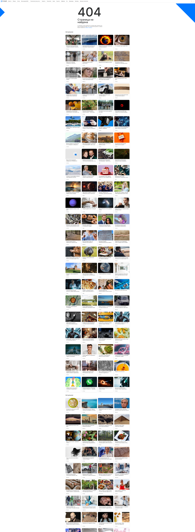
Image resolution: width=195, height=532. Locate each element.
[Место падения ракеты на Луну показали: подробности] (105, 368)
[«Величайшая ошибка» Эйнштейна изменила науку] (73, 319)
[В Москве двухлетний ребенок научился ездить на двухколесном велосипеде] (73, 417)
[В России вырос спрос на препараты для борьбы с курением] (89, 238)
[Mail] (1, 1)
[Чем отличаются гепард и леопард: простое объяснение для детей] (89, 270)
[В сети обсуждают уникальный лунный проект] (105, 335)
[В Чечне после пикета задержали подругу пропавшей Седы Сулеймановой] (89, 75)
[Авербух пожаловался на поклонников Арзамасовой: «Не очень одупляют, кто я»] (89, 156)
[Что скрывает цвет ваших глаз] (121, 42)
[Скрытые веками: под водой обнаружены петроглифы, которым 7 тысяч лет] (89, 482)
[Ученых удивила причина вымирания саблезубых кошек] (89, 303)
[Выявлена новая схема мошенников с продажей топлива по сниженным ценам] (121, 172)
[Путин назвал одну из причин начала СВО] (121, 449)
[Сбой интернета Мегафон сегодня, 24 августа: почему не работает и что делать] (89, 124)
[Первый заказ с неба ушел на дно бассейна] (73, 124)
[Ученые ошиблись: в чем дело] (105, 270)
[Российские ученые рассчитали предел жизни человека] (73, 189)
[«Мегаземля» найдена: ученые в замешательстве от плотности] (89, 189)
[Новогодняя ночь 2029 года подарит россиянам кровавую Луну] (121, 107)
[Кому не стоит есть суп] (121, 368)
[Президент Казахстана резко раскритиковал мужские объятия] (121, 503)
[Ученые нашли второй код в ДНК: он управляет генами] (121, 352)
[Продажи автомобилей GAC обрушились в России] (105, 482)
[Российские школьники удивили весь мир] (105, 107)
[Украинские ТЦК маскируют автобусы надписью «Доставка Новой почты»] (121, 303)
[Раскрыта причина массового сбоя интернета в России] (73, 466)
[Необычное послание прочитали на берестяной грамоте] (121, 91)
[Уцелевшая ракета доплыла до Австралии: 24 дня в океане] (89, 42)
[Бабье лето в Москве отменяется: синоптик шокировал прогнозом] (73, 58)
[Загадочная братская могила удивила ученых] (105, 140)
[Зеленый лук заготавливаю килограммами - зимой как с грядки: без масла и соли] (105, 156)
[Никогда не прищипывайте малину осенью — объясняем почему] (89, 107)
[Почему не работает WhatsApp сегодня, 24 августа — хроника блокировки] (89, 384)
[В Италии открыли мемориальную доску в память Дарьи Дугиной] (105, 238)
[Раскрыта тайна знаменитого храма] (73, 270)
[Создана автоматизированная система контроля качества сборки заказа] (89, 319)
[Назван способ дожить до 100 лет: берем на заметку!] (105, 254)
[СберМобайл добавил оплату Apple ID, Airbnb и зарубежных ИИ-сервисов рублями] (73, 368)
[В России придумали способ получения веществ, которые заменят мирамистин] (121, 482)
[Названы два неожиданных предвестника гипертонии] (73, 91)
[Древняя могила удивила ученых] (105, 58)
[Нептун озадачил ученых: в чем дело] (73, 205)
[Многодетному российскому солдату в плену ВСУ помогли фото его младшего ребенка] (73, 42)
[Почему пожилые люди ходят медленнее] (89, 91)
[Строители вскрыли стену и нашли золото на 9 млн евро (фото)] (89, 417)
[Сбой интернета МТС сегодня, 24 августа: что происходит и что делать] (73, 254)
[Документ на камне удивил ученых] (73, 75)
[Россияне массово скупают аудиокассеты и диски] (121, 140)
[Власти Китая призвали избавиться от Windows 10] (73, 156)
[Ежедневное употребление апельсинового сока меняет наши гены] (73, 107)
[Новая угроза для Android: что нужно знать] (105, 417)
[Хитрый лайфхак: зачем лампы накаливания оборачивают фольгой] (121, 400)
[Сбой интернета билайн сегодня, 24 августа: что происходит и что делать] (121, 254)
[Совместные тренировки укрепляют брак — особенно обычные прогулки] (73, 449)
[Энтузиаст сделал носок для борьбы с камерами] (105, 124)
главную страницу (88, 27)
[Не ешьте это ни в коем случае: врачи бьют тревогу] (73, 503)
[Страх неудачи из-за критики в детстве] (89, 352)
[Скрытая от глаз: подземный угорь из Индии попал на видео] (121, 238)
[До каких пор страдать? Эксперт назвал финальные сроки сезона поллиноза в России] (121, 189)
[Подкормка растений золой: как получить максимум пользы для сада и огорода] (105, 449)
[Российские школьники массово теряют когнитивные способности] (73, 352)
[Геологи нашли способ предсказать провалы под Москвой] (73, 238)
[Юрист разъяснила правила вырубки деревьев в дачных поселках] (89, 335)
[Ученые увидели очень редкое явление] (73, 400)
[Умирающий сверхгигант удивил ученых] (105, 503)
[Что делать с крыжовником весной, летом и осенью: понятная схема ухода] (105, 352)
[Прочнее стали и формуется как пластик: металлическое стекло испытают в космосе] (73, 221)
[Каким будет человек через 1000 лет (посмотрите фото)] (121, 319)
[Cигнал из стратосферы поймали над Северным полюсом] (73, 172)
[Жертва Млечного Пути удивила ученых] (105, 205)
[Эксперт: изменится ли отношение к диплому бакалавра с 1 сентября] (105, 189)
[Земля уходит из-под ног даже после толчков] (89, 466)
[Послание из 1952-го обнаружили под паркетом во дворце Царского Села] (121, 58)
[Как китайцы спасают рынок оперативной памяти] (105, 433)
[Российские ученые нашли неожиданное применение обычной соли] (121, 221)
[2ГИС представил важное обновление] (73, 482)
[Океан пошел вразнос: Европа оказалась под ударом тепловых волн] (89, 503)
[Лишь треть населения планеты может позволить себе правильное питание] (89, 449)
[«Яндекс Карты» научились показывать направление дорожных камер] (73, 384)
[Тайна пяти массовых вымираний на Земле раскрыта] (105, 42)
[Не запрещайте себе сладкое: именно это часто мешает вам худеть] (105, 172)
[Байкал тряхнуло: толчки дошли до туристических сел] (105, 303)
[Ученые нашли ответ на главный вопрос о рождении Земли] (89, 433)
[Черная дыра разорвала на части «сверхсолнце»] (105, 384)
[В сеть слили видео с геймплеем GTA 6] (121, 417)
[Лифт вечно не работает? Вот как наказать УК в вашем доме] (105, 466)
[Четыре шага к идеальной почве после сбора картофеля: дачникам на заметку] (105, 519)
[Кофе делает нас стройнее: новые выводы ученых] (121, 205)
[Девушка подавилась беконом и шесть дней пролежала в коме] (121, 270)
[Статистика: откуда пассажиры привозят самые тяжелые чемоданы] (105, 319)
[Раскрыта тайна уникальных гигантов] (89, 254)
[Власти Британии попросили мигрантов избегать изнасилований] (89, 519)
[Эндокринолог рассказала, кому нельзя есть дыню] (121, 335)
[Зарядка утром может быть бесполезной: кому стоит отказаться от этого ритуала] (89, 368)
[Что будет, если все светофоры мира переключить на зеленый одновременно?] (121, 433)
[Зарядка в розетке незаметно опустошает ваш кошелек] (105, 75)
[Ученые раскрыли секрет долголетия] (89, 58)
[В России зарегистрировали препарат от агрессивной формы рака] (121, 466)
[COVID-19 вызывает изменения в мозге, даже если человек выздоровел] (105, 400)
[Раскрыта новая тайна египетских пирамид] (121, 519)
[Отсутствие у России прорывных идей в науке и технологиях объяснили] (121, 124)
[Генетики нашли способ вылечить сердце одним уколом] (73, 286)
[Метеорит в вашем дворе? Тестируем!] (73, 303)
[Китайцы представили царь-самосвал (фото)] (105, 91)
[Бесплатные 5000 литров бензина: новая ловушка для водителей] (121, 384)
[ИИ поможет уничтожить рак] (121, 286)
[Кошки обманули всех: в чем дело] (121, 75)
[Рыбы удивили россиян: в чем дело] (73, 519)
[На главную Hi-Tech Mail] (4, 1)
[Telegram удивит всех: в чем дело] (89, 205)
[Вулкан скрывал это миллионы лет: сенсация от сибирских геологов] (73, 140)
